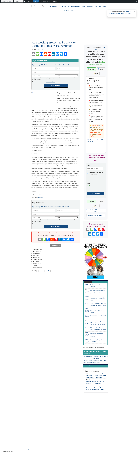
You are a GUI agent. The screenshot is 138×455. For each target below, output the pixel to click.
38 (48, 271)
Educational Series (75, 6)
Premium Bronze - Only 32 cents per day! (96, 173)
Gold (91, 127)
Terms (24, 449)
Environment (48, 38)
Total (88, 183)
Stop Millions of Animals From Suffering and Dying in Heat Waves (97, 292)
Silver (99, 125)
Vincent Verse (39, 49)
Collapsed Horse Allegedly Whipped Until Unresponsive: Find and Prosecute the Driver (97, 322)
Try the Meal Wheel (64, 6)
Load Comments (56, 245)
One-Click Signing (54, 6)
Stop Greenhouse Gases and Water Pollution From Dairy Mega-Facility (98, 310)
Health (56, 38)
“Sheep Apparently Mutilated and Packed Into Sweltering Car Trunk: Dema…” (96, 375)
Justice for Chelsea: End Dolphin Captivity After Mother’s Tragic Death (98, 298)
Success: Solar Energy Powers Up (98, 315)
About (14, 449)
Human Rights (73, 38)
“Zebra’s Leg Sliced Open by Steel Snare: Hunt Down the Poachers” (120, 13)
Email (89, 165)
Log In (36, 1)
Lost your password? (45, 1)
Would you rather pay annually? (96, 215)
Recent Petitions (88, 282)
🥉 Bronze (91, 69)
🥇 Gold (95, 73)
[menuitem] (29, 1)
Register (55, 1)
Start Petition (89, 6)
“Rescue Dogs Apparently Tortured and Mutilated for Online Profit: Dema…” (96, 387)
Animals (39, 38)
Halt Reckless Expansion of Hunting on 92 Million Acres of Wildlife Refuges (97, 335)
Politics (82, 38)
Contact (10, 449)
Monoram (40, 197)
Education (64, 38)
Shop (96, 6)
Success (98, 38)
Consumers (90, 38)
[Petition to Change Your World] (69, 10)
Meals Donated (102, 6)
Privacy (19, 449)
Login (83, 6)
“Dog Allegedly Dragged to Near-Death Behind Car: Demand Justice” (95, 381)
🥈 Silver (100, 69)
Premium (4, 449)
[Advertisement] (70, 23)
